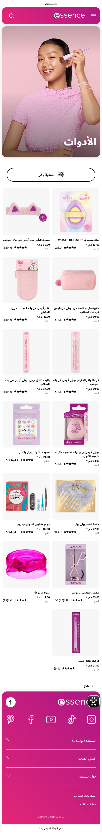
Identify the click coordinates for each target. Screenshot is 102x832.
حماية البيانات (88, 804)
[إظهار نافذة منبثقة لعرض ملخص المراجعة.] (6, 461)
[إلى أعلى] (11, 702)
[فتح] (93, 15)
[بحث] (11, 15)
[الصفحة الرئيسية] (69, 16)
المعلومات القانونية (85, 796)
